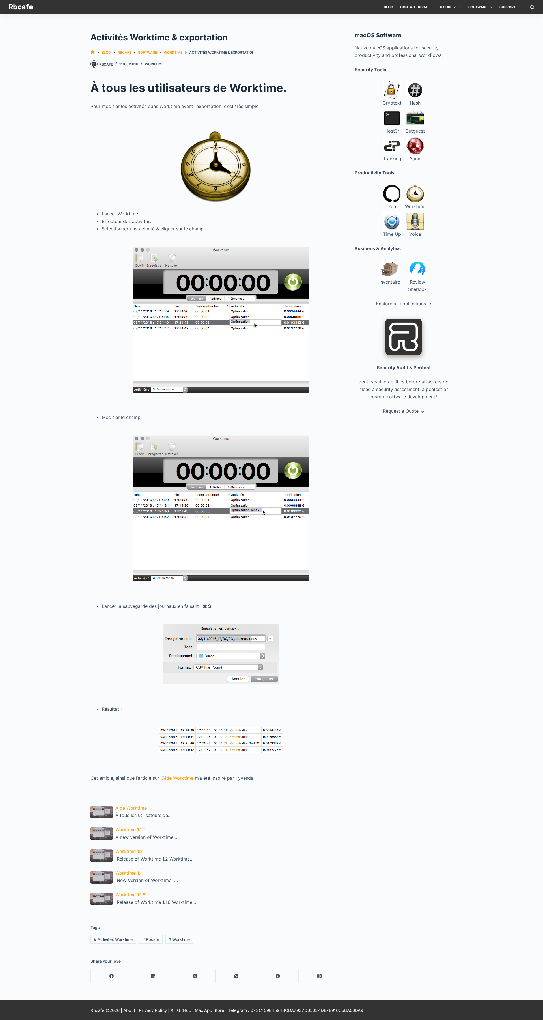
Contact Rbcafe (416, 7)
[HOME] (92, 52)
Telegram (237, 1010)
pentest (434, 389)
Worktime (154, 64)
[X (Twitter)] (195, 976)
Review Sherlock (417, 285)
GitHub (184, 1010)
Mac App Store (209, 1010)
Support (507, 7)
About (129, 1010)
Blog (388, 7)
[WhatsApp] (236, 976)
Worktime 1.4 (129, 873)
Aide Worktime (177, 778)
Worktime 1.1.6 (130, 895)
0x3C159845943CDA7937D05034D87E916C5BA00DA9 (307, 1010)
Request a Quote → (403, 411)
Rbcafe (20, 7)
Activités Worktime (113, 939)
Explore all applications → (404, 303)
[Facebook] (111, 976)
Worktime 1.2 (129, 851)
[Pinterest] (278, 976)
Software (477, 7)
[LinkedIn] (153, 976)
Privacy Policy (153, 1010)
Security (447, 7)
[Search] (532, 7)
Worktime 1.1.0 (130, 829)
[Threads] (319, 976)
